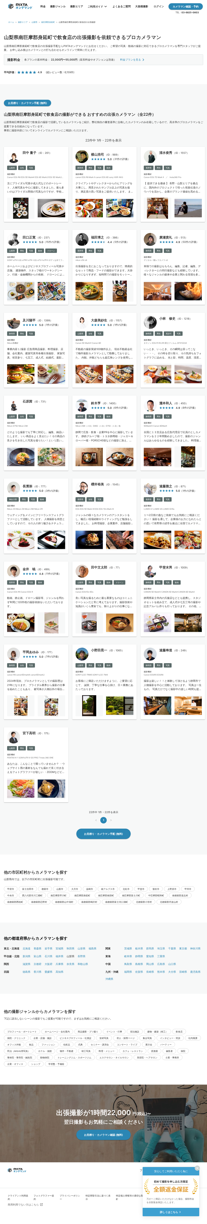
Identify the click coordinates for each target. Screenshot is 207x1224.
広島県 (161, 964)
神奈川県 (195, 948)
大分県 (172, 971)
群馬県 (150, 948)
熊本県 (161, 971)
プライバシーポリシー (70, 1197)
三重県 (161, 956)
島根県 (139, 964)
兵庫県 (59, 964)
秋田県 (70, 948)
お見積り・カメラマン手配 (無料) (27, 103)
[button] (10, 888)
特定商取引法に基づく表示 (98, 1197)
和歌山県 (83, 964)
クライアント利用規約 (18, 1197)
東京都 (183, 948)
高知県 (59, 971)
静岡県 (139, 956)
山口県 (172, 964)
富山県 (37, 956)
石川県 (48, 956)
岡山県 (150, 964)
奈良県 (70, 964)
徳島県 (26, 971)
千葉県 (172, 948)
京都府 (37, 964)
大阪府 (48, 964)
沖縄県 (109, 978)
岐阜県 (128, 956)
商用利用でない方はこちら (23, 1204)
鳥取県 (128, 964)
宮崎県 (183, 971)
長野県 (81, 956)
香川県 (37, 971)
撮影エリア (23, 22)
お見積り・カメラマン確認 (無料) (103, 1134)
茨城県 (128, 948)
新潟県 (26, 956)
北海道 (26, 948)
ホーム (11, 22)
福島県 (92, 948)
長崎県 (150, 971)
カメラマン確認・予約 (186, 6)
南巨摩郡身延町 (48, 22)
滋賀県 (26, 964)
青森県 (37, 948)
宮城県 (59, 948)
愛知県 (150, 956)
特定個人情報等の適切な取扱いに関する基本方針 (139, 1197)
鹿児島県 (195, 971)
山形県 (81, 948)
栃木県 (139, 948)
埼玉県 (161, 948)
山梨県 (34, 22)
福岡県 (128, 971)
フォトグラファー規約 (44, 1197)
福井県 (59, 956)
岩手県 (48, 948)
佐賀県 (139, 971)
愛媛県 (48, 971)
